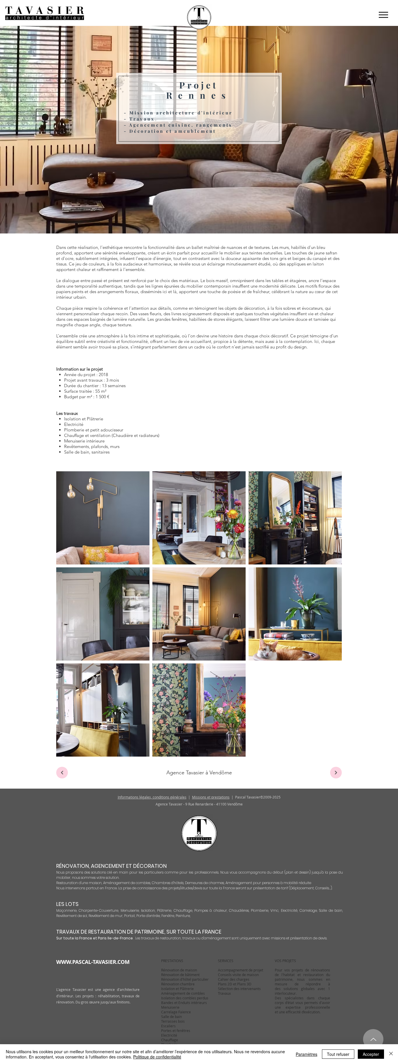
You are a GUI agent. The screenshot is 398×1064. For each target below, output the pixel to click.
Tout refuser (338, 1054)
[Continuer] (336, 772)
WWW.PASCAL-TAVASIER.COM (93, 962)
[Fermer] (391, 1054)
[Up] (373, 1039)
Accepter (371, 1054)
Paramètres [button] (306, 1054)
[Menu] (383, 15)
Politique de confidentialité (157, 1057)
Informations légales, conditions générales (152, 797)
